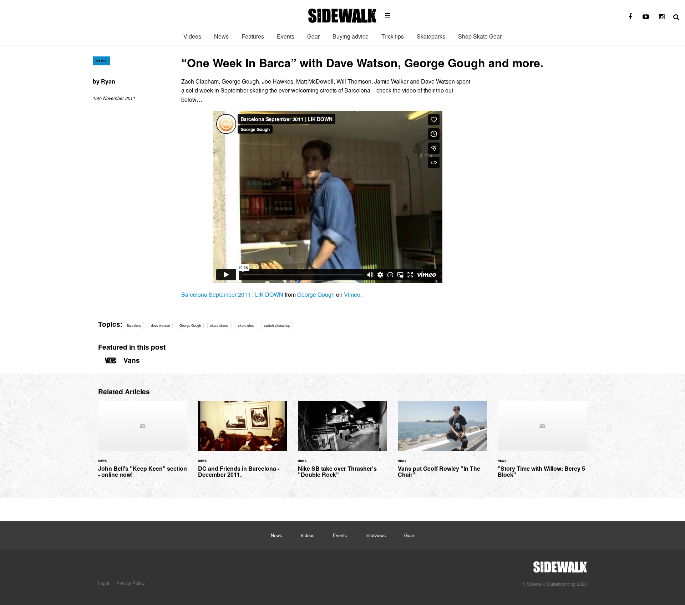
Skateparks (431, 36)
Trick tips (392, 36)
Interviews (375, 535)
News (221, 36)
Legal (103, 583)
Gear (313, 36)
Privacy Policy (130, 583)
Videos (192, 36)
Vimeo (352, 294)
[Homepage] (560, 565)
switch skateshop (277, 325)
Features (253, 36)
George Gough (316, 294)
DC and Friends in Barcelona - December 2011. (242, 443)
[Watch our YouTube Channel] (646, 17)
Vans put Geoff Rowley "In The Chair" (442, 443)
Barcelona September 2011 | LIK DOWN (232, 294)
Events (285, 36)
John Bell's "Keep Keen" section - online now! (142, 443)
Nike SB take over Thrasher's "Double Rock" (342, 443)
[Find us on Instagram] (661, 17)
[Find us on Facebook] (630, 17)
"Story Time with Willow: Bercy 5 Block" (542, 443)
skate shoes (219, 325)
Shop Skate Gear (480, 36)
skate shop (246, 325)
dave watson (160, 325)
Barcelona (134, 325)
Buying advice (351, 36)
